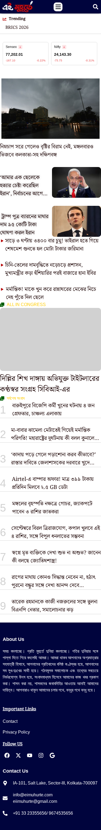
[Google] (52, 755)
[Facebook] (7, 755)
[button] (58, 6)
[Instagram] (41, 755)
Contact (10, 721)
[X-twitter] (18, 755)
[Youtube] (29, 755)
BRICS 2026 (17, 28)
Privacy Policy (16, 732)
